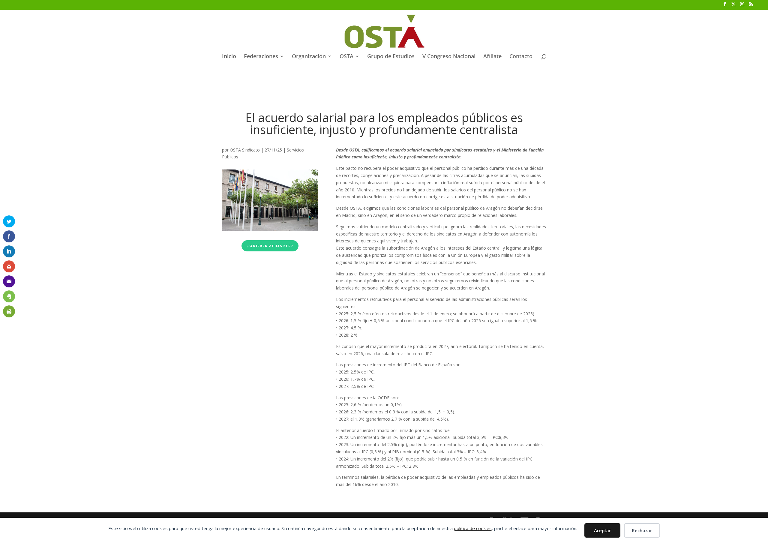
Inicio (229, 57)
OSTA (346, 57)
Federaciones (261, 57)
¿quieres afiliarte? (270, 245)
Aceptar (602, 530)
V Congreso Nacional (449, 57)
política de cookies (473, 528)
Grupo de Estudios (391, 57)
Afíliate (492, 57)
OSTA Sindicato (245, 150)
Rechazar (642, 530)
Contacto (520, 57)
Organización (309, 57)
